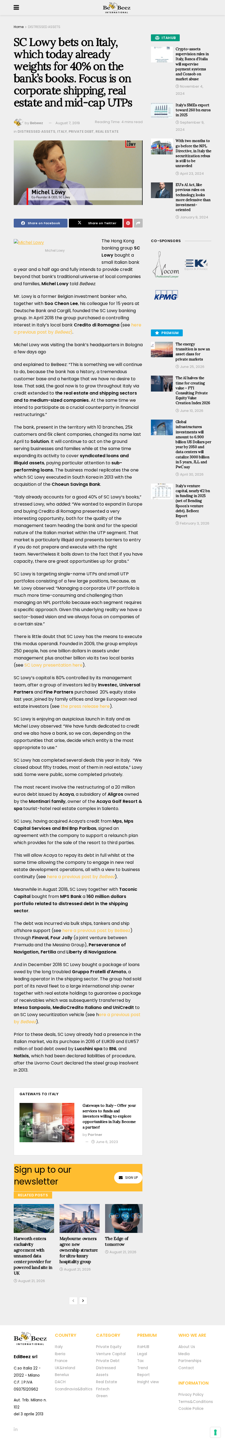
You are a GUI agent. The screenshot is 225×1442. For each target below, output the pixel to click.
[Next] (83, 1301)
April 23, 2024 (191, 173)
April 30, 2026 (191, 474)
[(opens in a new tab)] (166, 265)
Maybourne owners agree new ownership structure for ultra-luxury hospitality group (79, 1250)
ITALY (62, 131)
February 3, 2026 (194, 523)
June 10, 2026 (191, 410)
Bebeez (36, 123)
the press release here (85, 706)
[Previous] (73, 1301)
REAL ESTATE (107, 131)
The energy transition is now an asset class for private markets (193, 352)
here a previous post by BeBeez (96, 930)
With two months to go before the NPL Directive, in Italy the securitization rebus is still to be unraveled (193, 153)
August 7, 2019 (67, 123)
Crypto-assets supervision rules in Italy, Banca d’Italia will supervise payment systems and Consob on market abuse (192, 64)
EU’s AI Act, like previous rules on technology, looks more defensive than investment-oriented (193, 197)
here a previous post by (81, 876)
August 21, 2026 (31, 1280)
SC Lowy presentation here (53, 665)
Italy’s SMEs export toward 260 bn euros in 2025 (193, 110)
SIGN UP (131, 1177)
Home (19, 26)
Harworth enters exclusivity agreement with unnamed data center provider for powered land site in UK (33, 1256)
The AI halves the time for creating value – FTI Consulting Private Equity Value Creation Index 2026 (193, 390)
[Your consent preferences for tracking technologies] (215, 1432)
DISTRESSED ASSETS (44, 26)
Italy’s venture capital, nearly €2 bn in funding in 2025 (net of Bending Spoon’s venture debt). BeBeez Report (193, 501)
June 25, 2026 (191, 366)
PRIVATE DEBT (81, 131)
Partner (95, 1134)
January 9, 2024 (193, 217)
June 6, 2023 (106, 1141)
